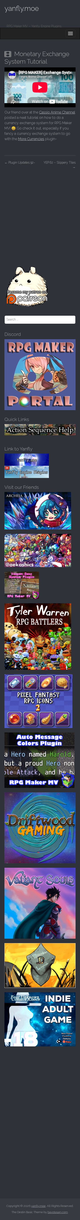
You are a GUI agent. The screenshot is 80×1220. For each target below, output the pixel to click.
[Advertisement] (40, 213)
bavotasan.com (58, 1212)
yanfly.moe (21, 8)
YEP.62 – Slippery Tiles (60, 165)
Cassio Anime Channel (57, 112)
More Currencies (31, 139)
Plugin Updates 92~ (19, 162)
